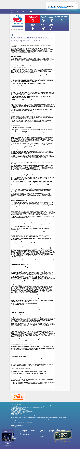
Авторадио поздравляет (24, 434)
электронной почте (42, 383)
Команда (12, 433)
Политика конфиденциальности (17, 425)
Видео (41, 437)
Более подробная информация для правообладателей (21, 422)
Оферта (12, 441)
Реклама (12, 435)
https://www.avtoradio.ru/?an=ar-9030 (18, 67)
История (12, 439)
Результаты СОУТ (14, 426)
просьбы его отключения (28, 118)
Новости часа (42, 433)
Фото (41, 438)
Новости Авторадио (43, 431)
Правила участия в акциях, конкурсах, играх (19, 423)
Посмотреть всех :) (8, 445)
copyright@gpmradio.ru (61, 417)
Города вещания (14, 437)
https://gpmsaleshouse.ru (15, 414)
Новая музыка (33, 431)
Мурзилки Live (22, 431)
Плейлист (32, 433)
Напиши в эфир (17, 26)
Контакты (12, 434)
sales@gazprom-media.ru (18, 413)
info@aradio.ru (24, 409)
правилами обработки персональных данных (58, 7)
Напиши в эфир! (8, 440)
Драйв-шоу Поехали (24, 433)
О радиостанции (14, 431)
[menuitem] (15, 430)
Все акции (62, 30)
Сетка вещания (14, 438)
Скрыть (12, 428)
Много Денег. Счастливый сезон (62, 23)
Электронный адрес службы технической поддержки (22, 72)
